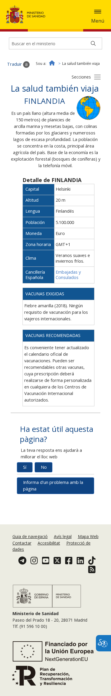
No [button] (44, 467)
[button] (97, 11)
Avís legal (63, 536)
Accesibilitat (49, 543)
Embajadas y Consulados (68, 274)
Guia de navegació (30, 536)
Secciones (81, 77)
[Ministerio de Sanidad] (27, 14)
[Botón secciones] (97, 76)
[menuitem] (30, 536)
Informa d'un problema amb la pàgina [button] (53, 485)
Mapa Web (88, 536)
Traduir (15, 64)
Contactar (21, 543)
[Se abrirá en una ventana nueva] (88, 107)
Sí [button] (24, 467)
